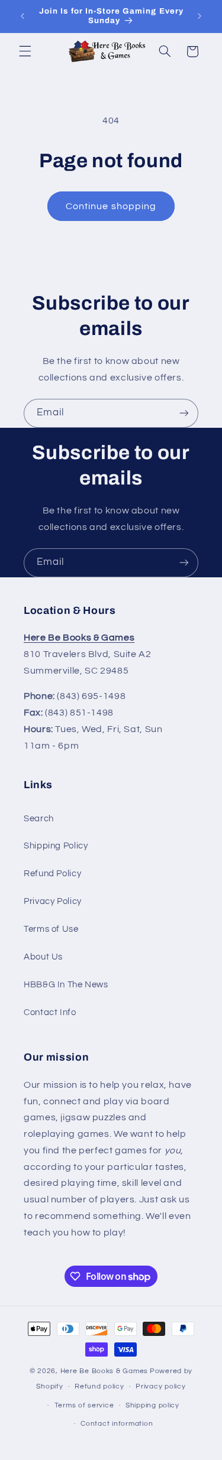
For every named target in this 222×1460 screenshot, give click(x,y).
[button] (24, 51)
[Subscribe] (184, 413)
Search (39, 818)
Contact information (117, 1423)
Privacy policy (160, 1386)
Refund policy (99, 1386)
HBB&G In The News (66, 984)
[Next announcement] (199, 16)
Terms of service (84, 1405)
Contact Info (50, 1012)
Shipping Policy (56, 845)
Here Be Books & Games (104, 1371)
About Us (43, 956)
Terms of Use (51, 929)
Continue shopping (111, 206)
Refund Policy (52, 873)
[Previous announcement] (22, 16)
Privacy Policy (53, 901)
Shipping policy (152, 1405)
